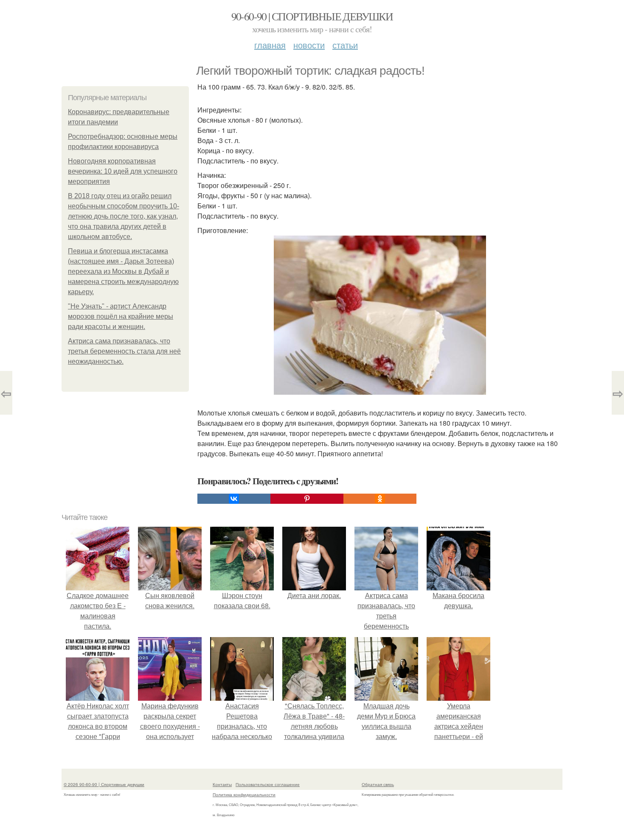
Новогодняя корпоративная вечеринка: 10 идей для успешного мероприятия (122, 171)
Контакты (222, 784)
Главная (270, 45)
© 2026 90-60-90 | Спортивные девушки (104, 784)
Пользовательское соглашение (268, 784)
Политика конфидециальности (244, 795)
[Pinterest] (306, 499)
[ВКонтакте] (233, 499)
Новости (309, 45)
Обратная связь (378, 784)
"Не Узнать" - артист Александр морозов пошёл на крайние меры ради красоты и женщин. (120, 316)
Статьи (345, 45)
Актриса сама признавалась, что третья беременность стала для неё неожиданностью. (124, 351)
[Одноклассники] (379, 499)
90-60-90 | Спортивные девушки (312, 16)
